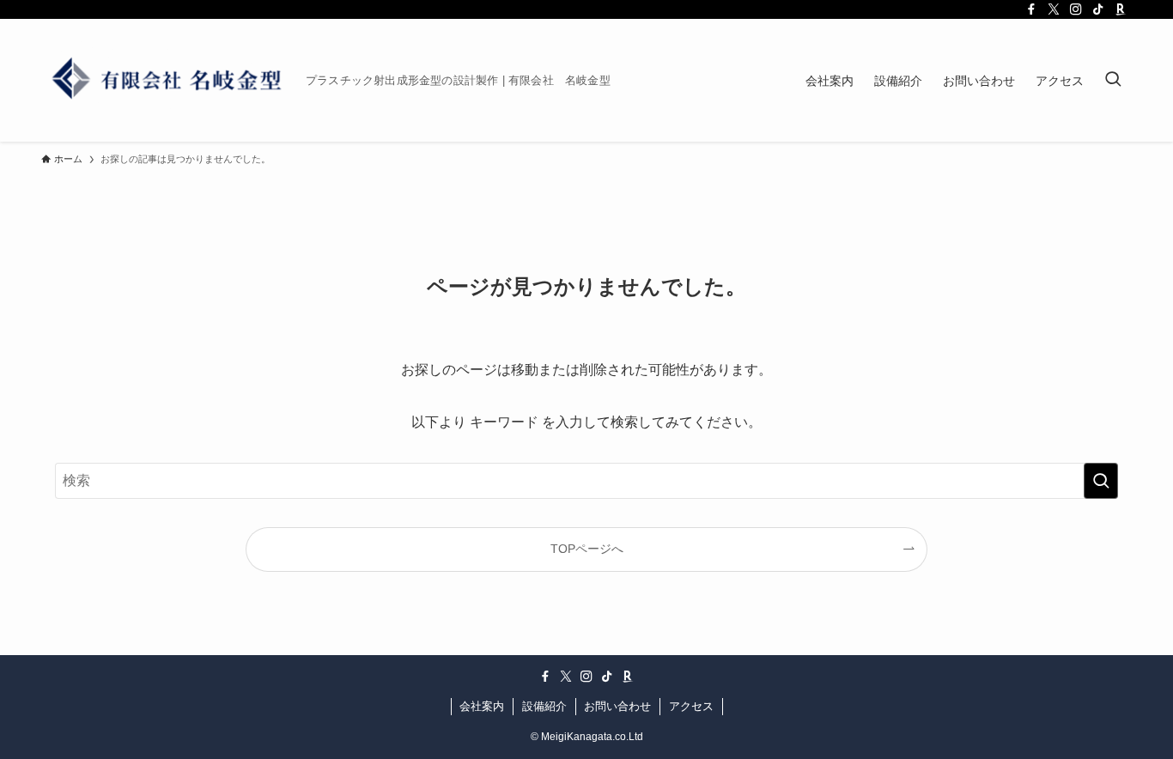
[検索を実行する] (1101, 481)
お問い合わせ (617, 706)
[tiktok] (1098, 9)
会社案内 (481, 706)
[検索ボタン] (1113, 80)
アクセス (691, 706)
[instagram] (1076, 9)
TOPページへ (586, 549)
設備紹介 (544, 706)
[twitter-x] (1053, 9)
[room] (1120, 9)
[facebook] (1031, 9)
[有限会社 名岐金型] (166, 80)
